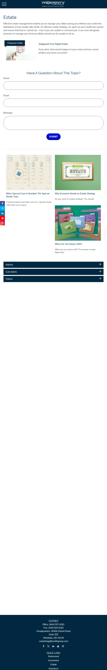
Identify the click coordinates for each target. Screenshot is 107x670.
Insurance (53, 668)
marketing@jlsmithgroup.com (53, 641)
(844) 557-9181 (57, 624)
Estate (53, 664)
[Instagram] (63, 646)
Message (7, 113)
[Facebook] (43, 646)
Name (6, 78)
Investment (53, 660)
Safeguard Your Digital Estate (53, 44)
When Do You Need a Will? (68, 244)
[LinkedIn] (53, 646)
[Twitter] (48, 646)
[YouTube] (58, 646)
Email (6, 95)
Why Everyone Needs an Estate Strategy (75, 193)
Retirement (53, 656)
